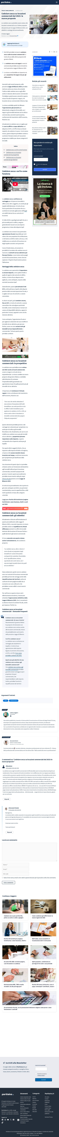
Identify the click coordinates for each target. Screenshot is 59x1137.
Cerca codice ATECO (25, 1111)
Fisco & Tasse (35, 1100)
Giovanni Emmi (13, 808)
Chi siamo (47, 1097)
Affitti (6, 700)
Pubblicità (47, 1102)
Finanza (34, 1102)
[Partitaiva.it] (6, 2)
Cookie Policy (48, 1108)
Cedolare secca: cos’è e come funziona (16, 150)
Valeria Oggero (6, 34)
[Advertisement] (29, 1034)
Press (46, 1104)
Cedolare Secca (13, 700)
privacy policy (41, 1075)
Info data (34, 1109)
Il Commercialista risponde (26, 1119)
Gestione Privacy (49, 1117)
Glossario (34, 1111)
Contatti (46, 1099)
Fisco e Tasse (5, 10)
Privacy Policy (48, 1106)
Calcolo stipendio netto (25, 1097)
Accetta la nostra (41, 165)
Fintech (34, 1106)
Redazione (47, 1100)
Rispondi (6, 799)
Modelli (34, 1108)
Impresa (34, 1098)
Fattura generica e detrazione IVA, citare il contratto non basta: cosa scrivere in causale (39, 98)
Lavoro (34, 1096)
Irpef (25, 211)
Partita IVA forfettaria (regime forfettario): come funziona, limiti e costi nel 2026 (15, 502)
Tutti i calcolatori (24, 1113)
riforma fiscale (6, 479)
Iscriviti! (45, 169)
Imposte (11, 10)
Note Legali (47, 1110)
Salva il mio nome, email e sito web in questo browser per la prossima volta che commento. (30, 878)
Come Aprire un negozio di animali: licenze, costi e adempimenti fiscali (38, 87)
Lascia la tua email (39, 156)
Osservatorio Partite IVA (25, 1115)
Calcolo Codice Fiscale (25, 1099)
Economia (34, 1104)
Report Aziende (23, 1117)
